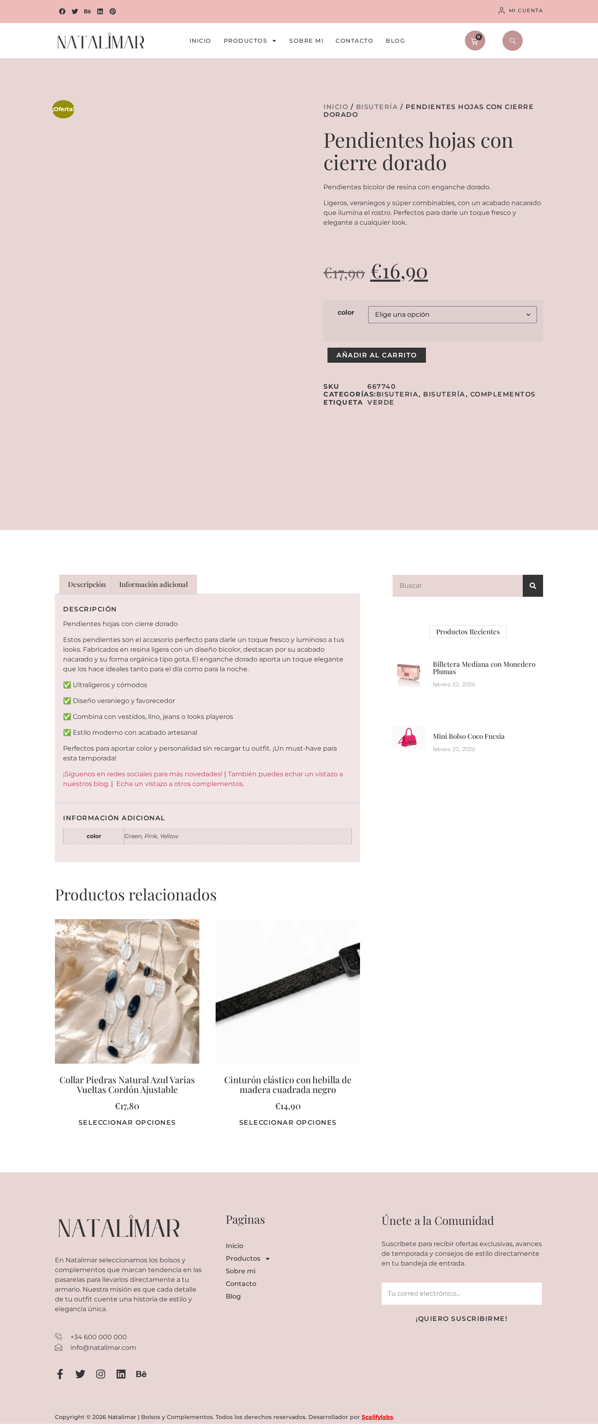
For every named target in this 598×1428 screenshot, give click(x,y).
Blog (395, 40)
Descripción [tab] (87, 584)
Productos (246, 40)
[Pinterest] (112, 11)
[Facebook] (62, 11)
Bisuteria (397, 394)
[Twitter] (75, 11)
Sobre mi (306, 40)
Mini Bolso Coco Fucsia (469, 736)
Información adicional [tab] (153, 584)
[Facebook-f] (60, 1374)
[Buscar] (533, 586)
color (346, 312)
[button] (512, 41)
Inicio (201, 40)
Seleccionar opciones (127, 1122)
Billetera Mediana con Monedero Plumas (484, 667)
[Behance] (87, 11)
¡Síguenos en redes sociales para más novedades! (143, 774)
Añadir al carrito (376, 355)
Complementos (503, 394)
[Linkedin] (100, 11)
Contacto (354, 40)
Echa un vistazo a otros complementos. (180, 784)
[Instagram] (101, 1374)
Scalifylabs (377, 1417)
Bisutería (377, 107)
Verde (381, 402)
